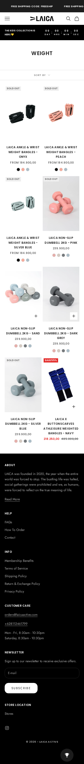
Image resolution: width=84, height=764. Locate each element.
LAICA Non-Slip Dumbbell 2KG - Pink (61, 240)
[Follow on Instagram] (7, 728)
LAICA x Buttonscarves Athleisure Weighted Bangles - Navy (60, 426)
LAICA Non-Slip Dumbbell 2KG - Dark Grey (61, 333)
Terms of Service (16, 568)
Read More (12, 499)
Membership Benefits (19, 560)
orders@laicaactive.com (21, 614)
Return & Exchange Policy (22, 583)
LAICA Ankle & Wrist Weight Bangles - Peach (61, 152)
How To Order (15, 529)
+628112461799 (16, 623)
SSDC (49, 752)
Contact (10, 537)
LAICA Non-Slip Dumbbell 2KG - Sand (23, 330)
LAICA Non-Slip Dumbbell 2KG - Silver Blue (23, 424)
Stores (9, 713)
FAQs (8, 522)
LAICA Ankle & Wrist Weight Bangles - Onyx (23, 152)
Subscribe (21, 688)
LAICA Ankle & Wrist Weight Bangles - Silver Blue (23, 242)
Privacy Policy (14, 591)
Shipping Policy (16, 576)
